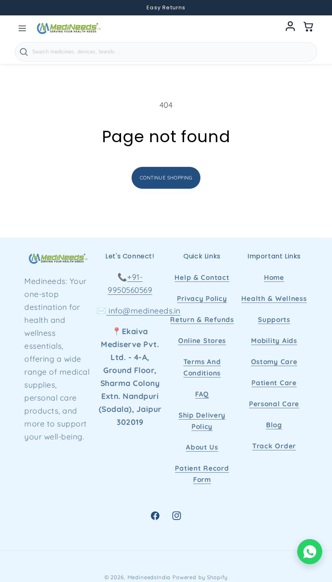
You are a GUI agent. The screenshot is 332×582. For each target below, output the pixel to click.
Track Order (274, 445)
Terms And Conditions (202, 367)
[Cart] (308, 28)
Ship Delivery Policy (202, 421)
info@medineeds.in (143, 311)
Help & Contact (202, 277)
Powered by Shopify (200, 577)
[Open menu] (22, 28)
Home (274, 277)
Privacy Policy (202, 298)
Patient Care (274, 382)
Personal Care (274, 403)
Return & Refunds (202, 319)
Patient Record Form (202, 474)
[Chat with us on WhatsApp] (309, 551)
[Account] (290, 28)
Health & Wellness (273, 298)
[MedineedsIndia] (68, 28)
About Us (202, 447)
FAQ (202, 394)
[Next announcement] (315, 7)
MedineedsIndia (149, 577)
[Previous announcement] (17, 7)
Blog (274, 424)
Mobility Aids (274, 340)
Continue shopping (166, 178)
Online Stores (202, 340)
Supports (274, 319)
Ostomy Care (274, 361)
